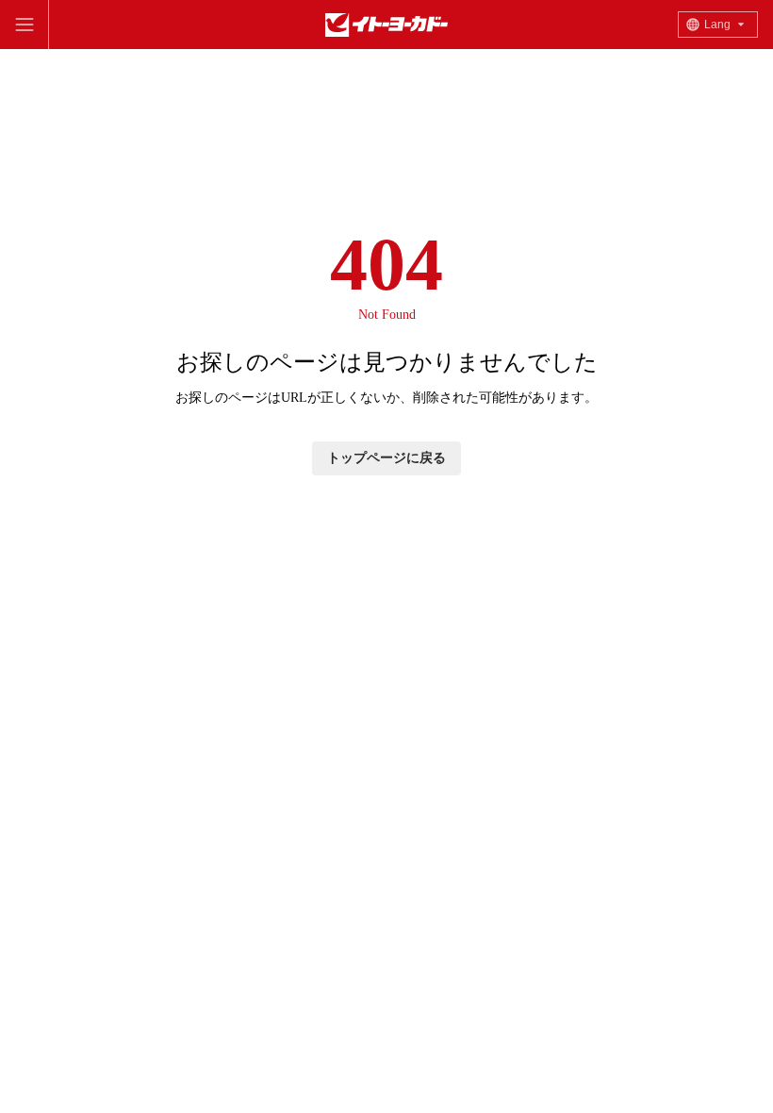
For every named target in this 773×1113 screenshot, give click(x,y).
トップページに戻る (386, 458)
